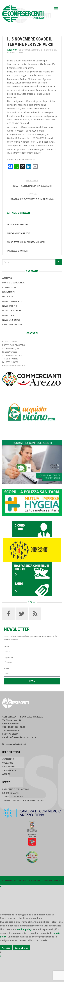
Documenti (8, 292)
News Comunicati (12, 301)
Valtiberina (8, 766)
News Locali (9, 315)
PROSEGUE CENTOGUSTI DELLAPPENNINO (32, 199)
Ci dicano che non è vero (18, 233)
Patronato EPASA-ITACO (15, 789)
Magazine (7, 296)
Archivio (12, 49)
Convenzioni (9, 287)
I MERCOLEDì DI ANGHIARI (17, 251)
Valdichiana (9, 770)
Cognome (8, 657)
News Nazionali (11, 319)
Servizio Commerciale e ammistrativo (23, 800)
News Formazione (12, 310)
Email (6, 668)
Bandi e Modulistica (13, 282)
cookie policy (24, 929)
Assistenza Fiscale (12, 796)
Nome (6, 646)
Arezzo (6, 774)
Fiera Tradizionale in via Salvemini (32, 185)
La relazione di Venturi (17, 224)
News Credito (9, 306)
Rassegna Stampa (12, 324)
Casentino (8, 759)
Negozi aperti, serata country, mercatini (26, 242)
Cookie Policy (21, 947)
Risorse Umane (10, 792)
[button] (56, 8)
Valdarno (7, 762)
